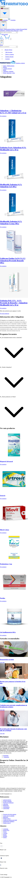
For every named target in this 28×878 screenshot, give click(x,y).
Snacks (5, 837)
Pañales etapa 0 (7, 823)
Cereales (5, 833)
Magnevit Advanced (6, 461)
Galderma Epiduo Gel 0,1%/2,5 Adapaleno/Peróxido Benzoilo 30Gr (12, 260)
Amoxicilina (6, 808)
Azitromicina (6, 807)
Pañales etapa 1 (7, 818)
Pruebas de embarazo (8, 802)
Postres (5, 834)
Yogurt (4, 831)
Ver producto (3, 116)
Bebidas (5, 836)
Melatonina (6, 805)
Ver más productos (4, 313)
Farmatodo (5, 755)
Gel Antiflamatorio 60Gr (8, 632)
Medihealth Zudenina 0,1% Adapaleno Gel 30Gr (11, 186)
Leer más (2, 662)
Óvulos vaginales (7, 801)
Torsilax (2, 598)
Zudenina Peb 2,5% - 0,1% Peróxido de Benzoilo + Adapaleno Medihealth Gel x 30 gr (13, 303)
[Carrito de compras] (7, 39)
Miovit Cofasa (4, 530)
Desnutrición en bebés (7, 659)
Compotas (5, 829)
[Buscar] (17, 32)
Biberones (5, 817)
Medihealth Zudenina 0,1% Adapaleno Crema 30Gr (11, 222)
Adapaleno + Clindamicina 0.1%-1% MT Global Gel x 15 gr (13, 112)
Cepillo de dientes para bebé (10, 820)
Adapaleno (6, 757)
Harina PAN (6, 830)
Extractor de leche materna (9, 814)
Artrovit (2, 495)
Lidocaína (5, 804)
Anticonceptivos (7, 800)
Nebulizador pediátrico (8, 821)
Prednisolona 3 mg (6, 564)
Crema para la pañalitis (8, 815)
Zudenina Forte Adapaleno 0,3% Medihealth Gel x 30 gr (13, 149)
